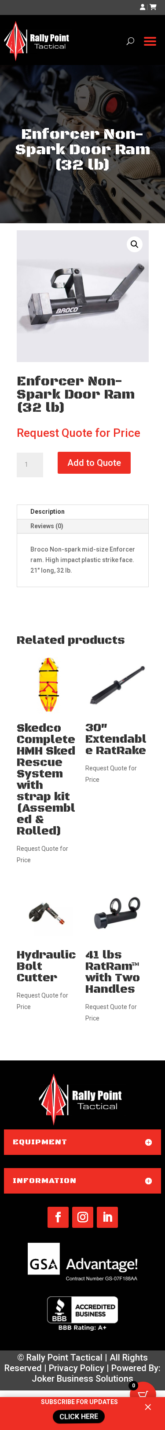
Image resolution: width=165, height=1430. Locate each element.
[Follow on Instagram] (82, 1217)
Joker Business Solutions (82, 1378)
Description (47, 511)
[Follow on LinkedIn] (107, 1217)
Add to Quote (94, 462)
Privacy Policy (76, 1368)
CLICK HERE (79, 1416)
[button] (135, 244)
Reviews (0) (46, 526)
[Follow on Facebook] (58, 1217)
